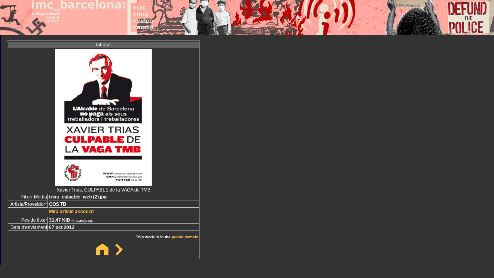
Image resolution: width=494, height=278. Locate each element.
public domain (185, 237)
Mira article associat (71, 211)
